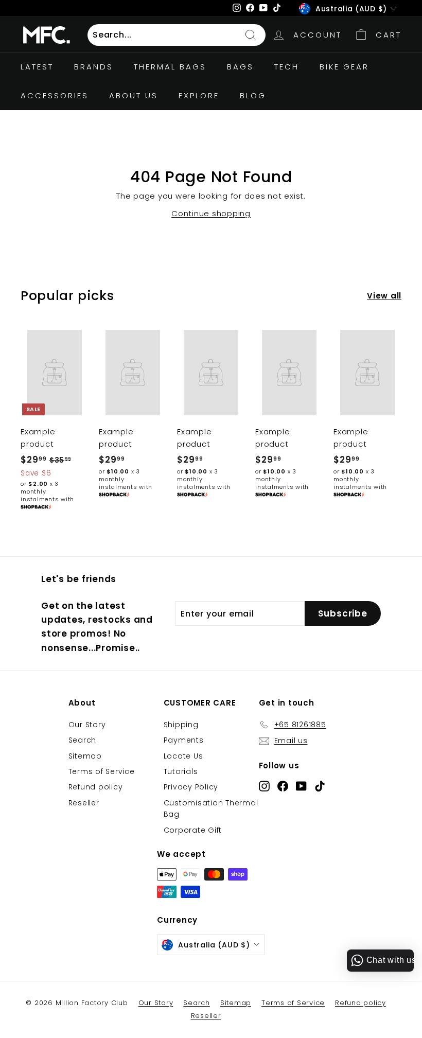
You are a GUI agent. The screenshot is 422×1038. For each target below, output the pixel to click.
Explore (199, 95)
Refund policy (95, 787)
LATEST (37, 66)
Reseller (83, 803)
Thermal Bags (170, 66)
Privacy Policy (191, 787)
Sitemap (85, 756)
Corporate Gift (193, 830)
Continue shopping (211, 213)
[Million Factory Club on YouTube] (301, 785)
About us (133, 95)
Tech (286, 66)
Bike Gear (344, 66)
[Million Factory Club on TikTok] (319, 785)
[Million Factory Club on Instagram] (264, 785)
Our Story (87, 724)
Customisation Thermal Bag (211, 808)
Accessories (55, 95)
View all (384, 295)
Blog (253, 95)
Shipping (181, 724)
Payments (184, 740)
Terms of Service (101, 771)
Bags (240, 66)
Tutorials (181, 771)
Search (82, 740)
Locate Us (183, 756)
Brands (93, 66)
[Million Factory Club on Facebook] (282, 785)
